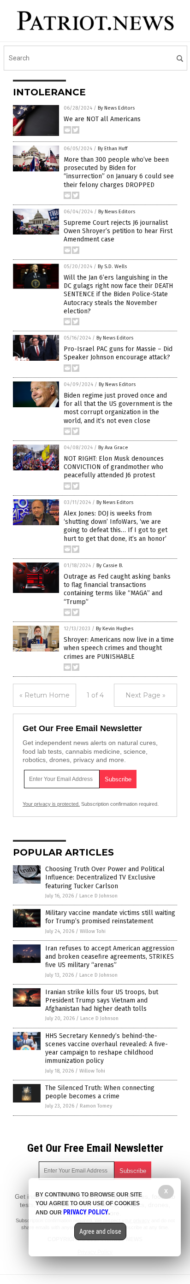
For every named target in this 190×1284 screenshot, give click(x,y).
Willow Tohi (93, 931)
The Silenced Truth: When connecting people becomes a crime (99, 1092)
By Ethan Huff (112, 149)
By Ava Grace (113, 448)
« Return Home (44, 695)
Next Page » (145, 695)
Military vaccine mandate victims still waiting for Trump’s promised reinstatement (110, 917)
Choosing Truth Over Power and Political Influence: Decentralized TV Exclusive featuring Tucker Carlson (105, 877)
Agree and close (100, 1231)
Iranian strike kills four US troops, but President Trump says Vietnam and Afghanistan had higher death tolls (101, 1000)
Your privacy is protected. (51, 804)
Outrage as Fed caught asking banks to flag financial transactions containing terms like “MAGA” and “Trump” (117, 589)
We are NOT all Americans (102, 119)
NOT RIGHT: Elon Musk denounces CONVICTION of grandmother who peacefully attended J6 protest (114, 467)
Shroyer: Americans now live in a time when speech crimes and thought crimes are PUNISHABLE (119, 648)
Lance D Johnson (98, 896)
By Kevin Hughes (114, 629)
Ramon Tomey (96, 1106)
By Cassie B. (109, 566)
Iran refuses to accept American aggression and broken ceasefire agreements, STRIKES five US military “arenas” (109, 956)
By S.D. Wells (112, 267)
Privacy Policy (85, 1212)
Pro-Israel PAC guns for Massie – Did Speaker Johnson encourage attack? (118, 353)
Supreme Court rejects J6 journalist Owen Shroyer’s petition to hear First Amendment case (118, 231)
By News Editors (116, 108)
